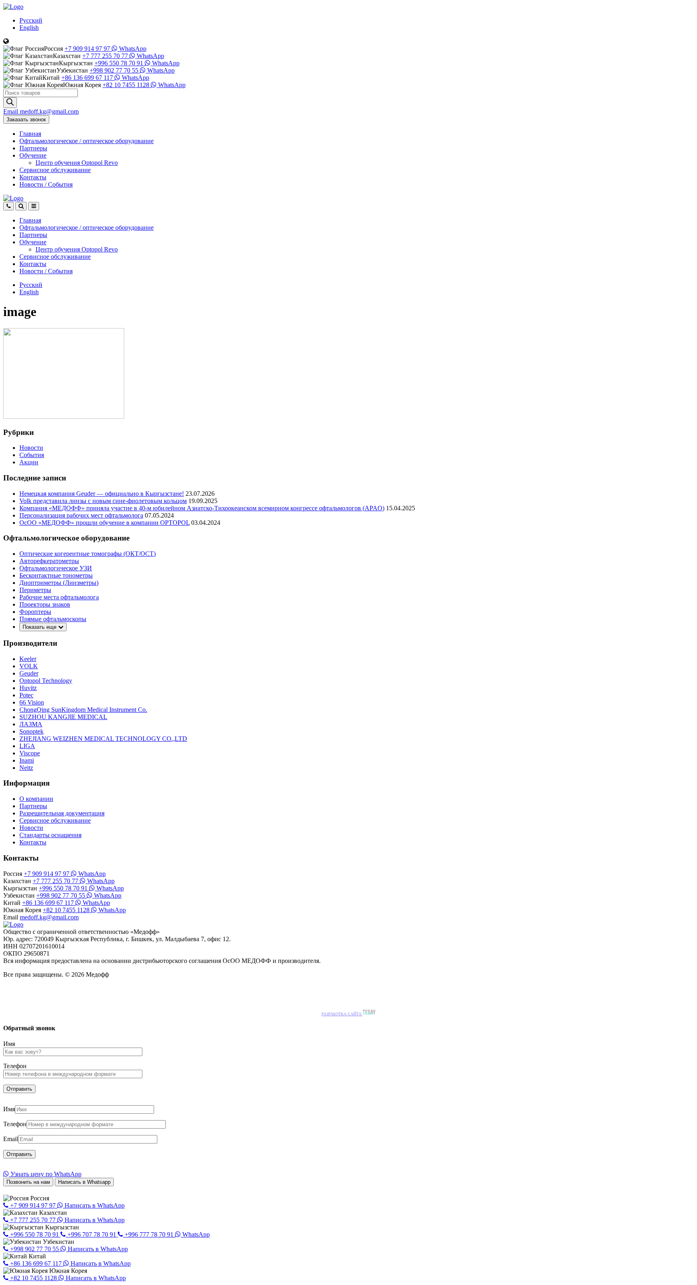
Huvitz (28, 687)
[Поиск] (10, 102)
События (31, 454)
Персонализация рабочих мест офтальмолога (81, 515)
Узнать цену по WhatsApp (45, 1174)
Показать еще (40, 627)
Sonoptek (31, 731)
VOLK (28, 666)
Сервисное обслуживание (55, 169)
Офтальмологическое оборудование (86, 140)
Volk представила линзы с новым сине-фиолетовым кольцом (103, 500)
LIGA (27, 745)
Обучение (32, 155)
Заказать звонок (26, 119)
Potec (26, 695)
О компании (36, 798)
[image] (63, 416)
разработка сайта (342, 1014)
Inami (26, 760)
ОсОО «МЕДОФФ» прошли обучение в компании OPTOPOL (104, 522)
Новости (46, 184)
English (29, 27)
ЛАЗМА (30, 724)
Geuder (28, 673)
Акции (28, 462)
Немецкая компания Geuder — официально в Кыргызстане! (101, 493)
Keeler (27, 658)
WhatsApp (131, 48)
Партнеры (33, 148)
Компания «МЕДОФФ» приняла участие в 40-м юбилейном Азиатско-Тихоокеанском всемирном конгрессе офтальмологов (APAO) (201, 508)
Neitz (26, 767)
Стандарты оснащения (50, 835)
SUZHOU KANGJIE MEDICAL (63, 716)
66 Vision (31, 702)
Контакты (32, 177)
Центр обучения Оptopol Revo (76, 162)
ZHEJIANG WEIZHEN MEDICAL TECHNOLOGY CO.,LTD (103, 738)
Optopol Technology (45, 680)
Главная (30, 133)
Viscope (29, 753)
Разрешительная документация (61, 813)
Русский (30, 20)
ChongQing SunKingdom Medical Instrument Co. (83, 709)
